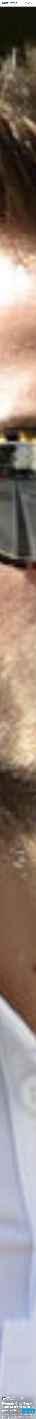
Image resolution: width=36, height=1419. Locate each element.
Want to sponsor (28, 1411)
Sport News (25, 1417)
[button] (32, 3)
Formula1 (11, 1417)
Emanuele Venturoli (10, 1415)
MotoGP (18, 1417)
